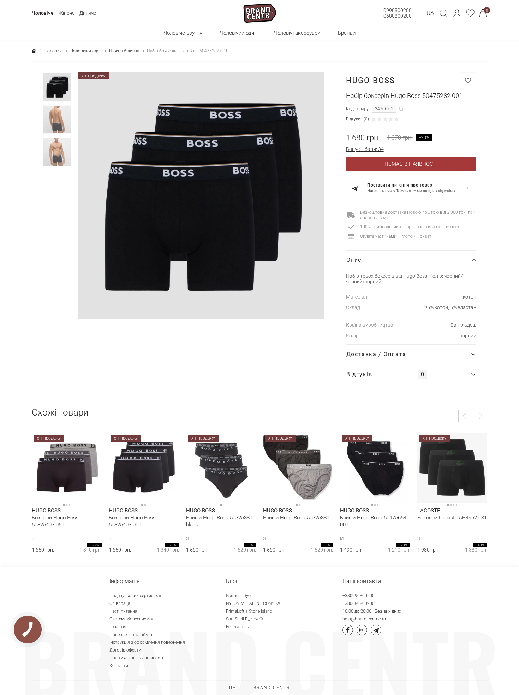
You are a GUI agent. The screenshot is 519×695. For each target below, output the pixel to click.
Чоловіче (43, 13)
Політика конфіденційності (136, 657)
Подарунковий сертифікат (135, 595)
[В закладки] (468, 80)
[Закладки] (470, 13)
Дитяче (87, 13)
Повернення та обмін (130, 634)
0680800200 (397, 16)
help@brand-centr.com (364, 619)
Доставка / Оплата (376, 354)
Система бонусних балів (133, 619)
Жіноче (66, 13)
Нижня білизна (124, 50)
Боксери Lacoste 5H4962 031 (452, 517)
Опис (354, 260)
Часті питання (123, 611)
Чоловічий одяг (85, 50)
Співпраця (119, 603)
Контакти (118, 665)
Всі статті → (238, 626)
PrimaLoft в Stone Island (249, 611)
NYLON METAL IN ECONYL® (253, 603)
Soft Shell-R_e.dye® (244, 619)
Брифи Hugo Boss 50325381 (296, 517)
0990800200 (397, 10)
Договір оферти (125, 650)
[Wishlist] (91, 443)
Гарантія (117, 626)
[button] (457, 13)
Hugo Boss (370, 80)
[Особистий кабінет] (457, 13)
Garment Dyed (239, 595)
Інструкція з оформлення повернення (147, 642)
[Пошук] (443, 13)
